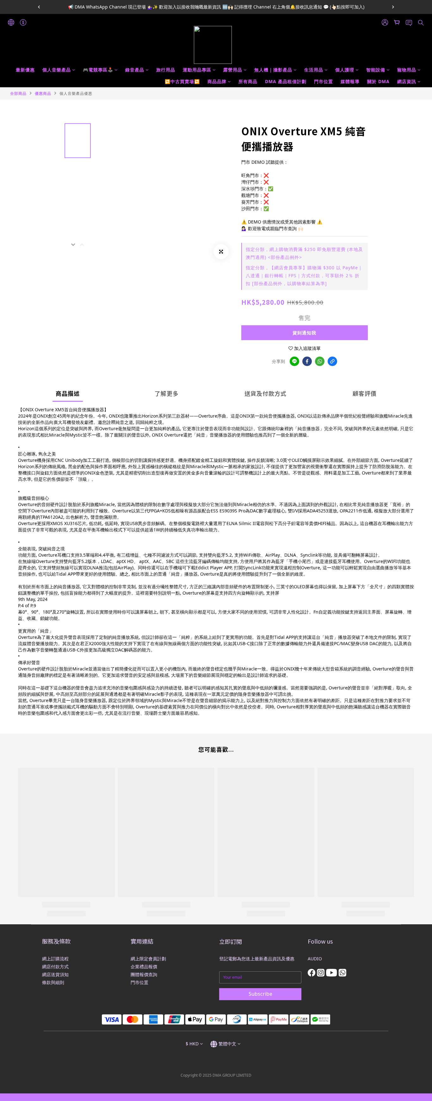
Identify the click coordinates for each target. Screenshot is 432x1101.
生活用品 (313, 70)
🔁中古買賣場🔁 (182, 81)
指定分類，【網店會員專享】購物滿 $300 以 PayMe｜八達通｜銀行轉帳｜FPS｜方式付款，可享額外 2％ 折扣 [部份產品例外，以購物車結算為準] (304, 275)
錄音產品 (134, 70)
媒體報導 (350, 81)
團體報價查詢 (144, 974)
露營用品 (232, 70)
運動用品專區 (197, 70)
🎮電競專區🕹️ (98, 70)
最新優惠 (25, 70)
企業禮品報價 (144, 966)
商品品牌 (216, 81)
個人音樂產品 (56, 70)
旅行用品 (165, 70)
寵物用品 (406, 70)
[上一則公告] (39, 7)
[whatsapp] (319, 361)
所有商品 (247, 81)
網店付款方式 (55, 966)
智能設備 (375, 70)
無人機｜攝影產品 (273, 70)
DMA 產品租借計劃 (285, 81)
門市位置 (323, 81)
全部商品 (18, 93)
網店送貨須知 (55, 974)
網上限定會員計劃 (148, 959)
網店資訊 (406, 81)
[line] (294, 361)
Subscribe (260, 993)
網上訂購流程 (55, 959)
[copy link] (332, 361)
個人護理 (344, 70)
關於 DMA (378, 81)
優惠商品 (43, 93)
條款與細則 (53, 982)
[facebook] (307, 361)
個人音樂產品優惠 (75, 93)
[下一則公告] (393, 7)
